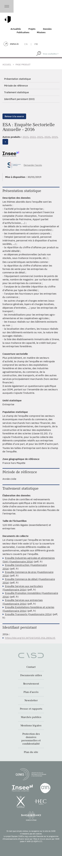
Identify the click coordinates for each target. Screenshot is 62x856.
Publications (23, 32)
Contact (31, 667)
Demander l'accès (33, 165)
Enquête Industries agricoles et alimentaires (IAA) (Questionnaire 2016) (28, 559)
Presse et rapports (31, 709)
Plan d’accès (31, 692)
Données (47, 29)
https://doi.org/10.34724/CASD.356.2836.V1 (30, 637)
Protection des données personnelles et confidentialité (31, 739)
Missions (41, 32)
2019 (55, 136)
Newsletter (31, 700)
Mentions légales (31, 725)
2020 (47, 136)
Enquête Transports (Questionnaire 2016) (28, 614)
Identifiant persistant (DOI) (19, 99)
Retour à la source (14, 116)
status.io (14, 43)
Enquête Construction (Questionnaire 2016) (24, 566)
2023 (25, 136)
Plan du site (31, 752)
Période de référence (16, 85)
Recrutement (31, 684)
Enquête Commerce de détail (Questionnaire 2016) (28, 581)
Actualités (16, 29)
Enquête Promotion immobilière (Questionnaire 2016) (30, 595)
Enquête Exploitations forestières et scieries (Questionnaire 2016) (28, 609)
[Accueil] (7, 19)
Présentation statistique (17, 78)
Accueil (6, 64)
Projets (31, 29)
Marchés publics (31, 717)
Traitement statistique (16, 92)
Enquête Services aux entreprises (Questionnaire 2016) (22, 602)
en (26, 44)
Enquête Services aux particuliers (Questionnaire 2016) (22, 588)
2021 (40, 136)
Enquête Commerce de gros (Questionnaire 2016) (27, 574)
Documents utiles (31, 675)
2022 (33, 136)
